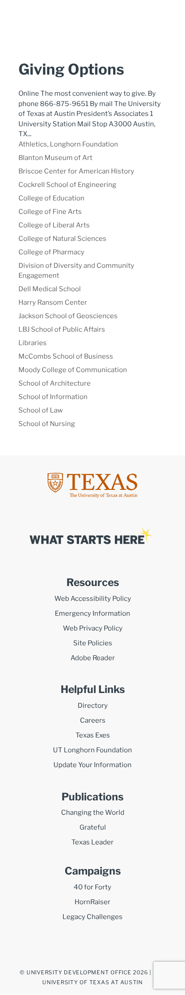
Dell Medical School (49, 289)
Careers (93, 720)
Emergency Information (92, 613)
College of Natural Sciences (62, 239)
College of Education (51, 198)
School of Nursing (46, 424)
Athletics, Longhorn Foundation (68, 144)
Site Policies (92, 643)
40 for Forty (92, 887)
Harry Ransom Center (52, 302)
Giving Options (71, 69)
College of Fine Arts (50, 212)
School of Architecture (54, 383)
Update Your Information (92, 765)
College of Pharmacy (51, 252)
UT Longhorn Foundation (92, 750)
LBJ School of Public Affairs (61, 329)
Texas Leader (92, 842)
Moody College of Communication (72, 370)
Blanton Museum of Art (55, 158)
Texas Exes (92, 735)
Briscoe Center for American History (76, 171)
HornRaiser (92, 902)
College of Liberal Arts (54, 225)
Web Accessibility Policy (92, 599)
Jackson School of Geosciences (68, 316)
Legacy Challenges (92, 917)
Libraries (32, 343)
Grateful (92, 827)
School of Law (40, 410)
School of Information (53, 397)
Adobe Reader (92, 658)
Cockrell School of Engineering (67, 185)
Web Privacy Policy (93, 628)
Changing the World (92, 812)
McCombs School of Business (65, 356)
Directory (93, 706)
